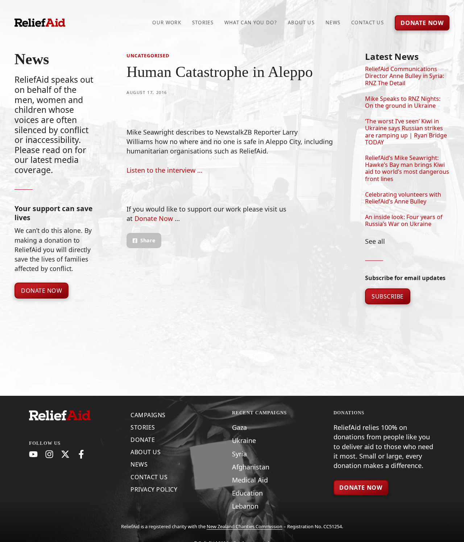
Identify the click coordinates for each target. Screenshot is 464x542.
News (333, 22)
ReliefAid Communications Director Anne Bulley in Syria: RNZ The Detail (404, 76)
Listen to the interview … (164, 170)
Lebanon (245, 506)
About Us (301, 22)
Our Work (166, 22)
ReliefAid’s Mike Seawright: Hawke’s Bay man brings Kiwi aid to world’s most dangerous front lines (407, 168)
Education (247, 493)
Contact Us (367, 22)
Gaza (239, 427)
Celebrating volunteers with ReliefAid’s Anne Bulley (403, 197)
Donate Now (41, 291)
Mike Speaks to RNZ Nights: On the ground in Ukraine (402, 102)
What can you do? (250, 22)
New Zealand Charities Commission (244, 526)
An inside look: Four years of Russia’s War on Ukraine (404, 220)
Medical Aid (250, 480)
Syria (239, 453)
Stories (203, 22)
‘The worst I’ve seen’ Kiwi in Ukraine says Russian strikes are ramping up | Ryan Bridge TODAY (406, 131)
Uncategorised (148, 55)
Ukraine (244, 440)
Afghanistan (250, 467)
